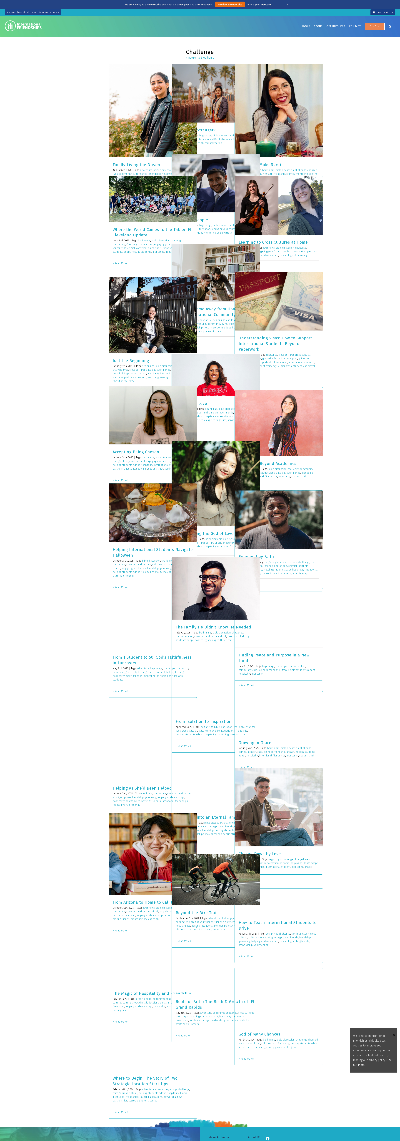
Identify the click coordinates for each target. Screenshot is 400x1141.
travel (311, 366)
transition (118, 381)
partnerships (163, 675)
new (179, 1096)
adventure (146, 170)
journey (270, 1047)
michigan (206, 1020)
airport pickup (143, 998)
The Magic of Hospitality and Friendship (152, 993)
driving (269, 937)
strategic (144, 1100)
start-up (133, 1100)
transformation (213, 143)
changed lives (120, 369)
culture (147, 564)
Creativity (131, 244)
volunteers (219, 929)
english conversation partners (144, 248)
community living (217, 323)
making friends (133, 675)
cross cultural (145, 244)
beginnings (159, 170)
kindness (118, 377)
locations (195, 1020)
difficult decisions (222, 139)
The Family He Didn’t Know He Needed (213, 627)
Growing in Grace (255, 742)
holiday (145, 571)
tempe (153, 1100)
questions (141, 377)
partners (129, 377)
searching (153, 377)
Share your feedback (259, 4)
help (308, 358)
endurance (182, 922)
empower (125, 797)
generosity (165, 568)
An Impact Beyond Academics (267, 463)
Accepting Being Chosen (136, 452)
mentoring (210, 232)
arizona (159, 1089)
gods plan (291, 358)
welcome (130, 381)
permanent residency (264, 366)
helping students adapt (264, 255)
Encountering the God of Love (205, 533)
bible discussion (222, 135)
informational (280, 362)
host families (132, 801)
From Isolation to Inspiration (204, 721)
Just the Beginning (131, 360)
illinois (183, 1093)
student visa (300, 366)
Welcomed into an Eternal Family (208, 817)
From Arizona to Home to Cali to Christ (150, 902)
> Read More (120, 263)
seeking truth (224, 232)
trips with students (281, 573)
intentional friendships (264, 476)
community (119, 244)
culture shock (203, 139)
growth (290, 751)
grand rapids (183, 1016)
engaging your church (224, 229)
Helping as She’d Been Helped (142, 788)
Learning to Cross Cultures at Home (273, 242)
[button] (390, 26)
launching (145, 1096)
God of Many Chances (259, 1034)
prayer (265, 573)
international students (302, 362)
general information (273, 358)
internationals (213, 331)
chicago (117, 1093)
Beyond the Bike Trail (197, 912)
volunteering (299, 255)
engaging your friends (269, 251)
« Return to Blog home (200, 57)
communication (296, 666)
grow (284, 669)
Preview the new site (230, 4)
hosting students (141, 251)
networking (218, 1020)
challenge (300, 170)
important (265, 362)
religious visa (284, 366)
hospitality (285, 255)
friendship (307, 472)
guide (301, 358)
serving (208, 929)
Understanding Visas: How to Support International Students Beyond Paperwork (275, 344)
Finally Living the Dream (136, 164)
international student (229, 416)
